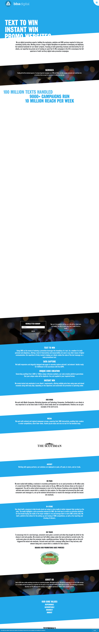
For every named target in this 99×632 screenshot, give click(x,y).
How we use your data (66, 330)
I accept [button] (94, 630)
